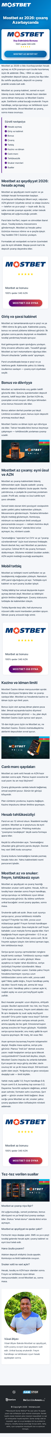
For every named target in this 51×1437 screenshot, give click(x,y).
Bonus (11, 135)
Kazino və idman (16, 149)
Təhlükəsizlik (14, 158)
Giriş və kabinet (15, 131)
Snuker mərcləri (15, 163)
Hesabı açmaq (15, 127)
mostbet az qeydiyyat (25, 54)
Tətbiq (11, 145)
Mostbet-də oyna (25, 303)
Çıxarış (11, 140)
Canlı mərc (13, 154)
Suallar (11, 167)
